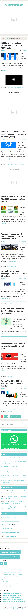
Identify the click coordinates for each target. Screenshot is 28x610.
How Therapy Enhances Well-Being (9, 466)
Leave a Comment (23, 204)
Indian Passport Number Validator (12, 599)
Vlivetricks (14, 4)
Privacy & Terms (17, 609)
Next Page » (17, 416)
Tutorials (21, 164)
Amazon (8, 229)
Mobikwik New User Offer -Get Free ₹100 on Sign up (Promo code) (13, 311)
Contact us (10, 609)
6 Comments (24, 50)
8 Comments (24, 139)
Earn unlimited (10, 87)
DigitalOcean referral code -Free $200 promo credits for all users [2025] (13, 134)
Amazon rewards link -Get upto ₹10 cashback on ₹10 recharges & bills (12, 236)
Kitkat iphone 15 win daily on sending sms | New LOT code (13, 346)
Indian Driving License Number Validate (14, 601)
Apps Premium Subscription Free (10, 532)
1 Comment (24, 388)
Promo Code (22, 87)
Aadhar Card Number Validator (11, 597)
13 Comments (24, 316)
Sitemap (24, 609)
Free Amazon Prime (7, 525)
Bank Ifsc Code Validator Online (11, 595)
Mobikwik (14, 338)
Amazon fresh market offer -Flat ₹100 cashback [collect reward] (13, 199)
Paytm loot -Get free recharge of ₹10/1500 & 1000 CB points (14, 273)
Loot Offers (16, 87)
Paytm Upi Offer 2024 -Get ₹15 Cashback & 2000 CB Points (12, 383)
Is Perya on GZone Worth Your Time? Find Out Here (14, 458)
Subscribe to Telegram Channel (10, 557)
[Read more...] (6, 70)
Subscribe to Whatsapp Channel (10, 552)
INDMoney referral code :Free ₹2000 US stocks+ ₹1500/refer (11, 45)
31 (12, 416)
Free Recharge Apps (7, 528)
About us (4, 609)
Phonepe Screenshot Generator (10, 517)
